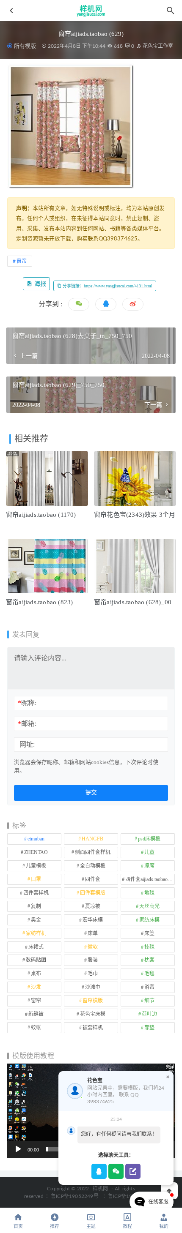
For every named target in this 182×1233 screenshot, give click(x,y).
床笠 (149, 933)
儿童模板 (36, 866)
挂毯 (149, 947)
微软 (93, 947)
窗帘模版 (93, 1001)
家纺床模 (149, 920)
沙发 (36, 987)
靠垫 (149, 1028)
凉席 (149, 866)
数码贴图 (36, 960)
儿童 (149, 852)
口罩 (36, 879)
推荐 (54, 1226)
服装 (93, 960)
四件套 (92, 879)
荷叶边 (149, 1014)
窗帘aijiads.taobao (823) (39, 602)
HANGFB (92, 839)
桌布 (36, 974)
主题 (91, 1226)
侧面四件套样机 (92, 852)
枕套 (149, 960)
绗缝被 (36, 1014)
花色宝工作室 (157, 46)
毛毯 (149, 974)
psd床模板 (149, 839)
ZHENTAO (36, 852)
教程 (127, 1226)
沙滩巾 (92, 987)
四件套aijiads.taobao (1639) (150, 879)
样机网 (100, 1188)
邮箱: (27, 723)
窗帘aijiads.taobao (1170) (41, 514)
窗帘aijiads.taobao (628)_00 (132, 602)
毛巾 (93, 974)
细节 (149, 1001)
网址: (27, 744)
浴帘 (149, 987)
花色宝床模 (92, 1014)
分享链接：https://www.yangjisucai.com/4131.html (106, 286)
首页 (18, 1226)
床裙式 (36, 947)
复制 (36, 906)
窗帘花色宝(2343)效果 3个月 (134, 514)
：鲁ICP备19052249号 (72, 1196)
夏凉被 (92, 906)
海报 (39, 284)
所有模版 (25, 46)
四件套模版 (92, 893)
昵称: (27, 703)
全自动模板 (92, 866)
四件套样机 (36, 893)
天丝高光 (149, 906)
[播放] (18, 1149)
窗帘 (22, 261)
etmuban (36, 839)
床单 (93, 933)
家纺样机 (36, 933)
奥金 (36, 920)
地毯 (149, 893)
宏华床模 (93, 920)
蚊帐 (36, 1028)
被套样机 (93, 1028)
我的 (163, 1226)
